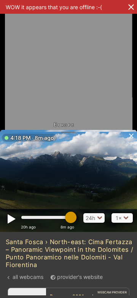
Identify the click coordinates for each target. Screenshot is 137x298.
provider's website (80, 277)
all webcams (28, 277)
